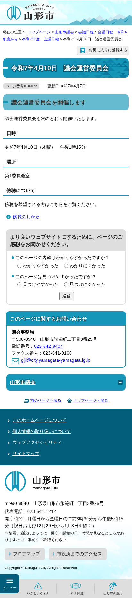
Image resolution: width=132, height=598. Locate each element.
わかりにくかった (87, 265)
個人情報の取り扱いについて (41, 431)
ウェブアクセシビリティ (37, 442)
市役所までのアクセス (79, 553)
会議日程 (86, 32)
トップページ (39, 32)
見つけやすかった (41, 284)
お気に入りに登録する (108, 50)
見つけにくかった (87, 284)
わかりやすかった (41, 265)
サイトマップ (25, 453)
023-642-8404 (48, 346)
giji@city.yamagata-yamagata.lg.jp (55, 360)
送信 (66, 296)
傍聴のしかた (26, 217)
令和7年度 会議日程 (40, 39)
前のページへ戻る (45, 400)
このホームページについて (39, 420)
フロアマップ (26, 553)
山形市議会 (64, 32)
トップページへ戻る (90, 400)
